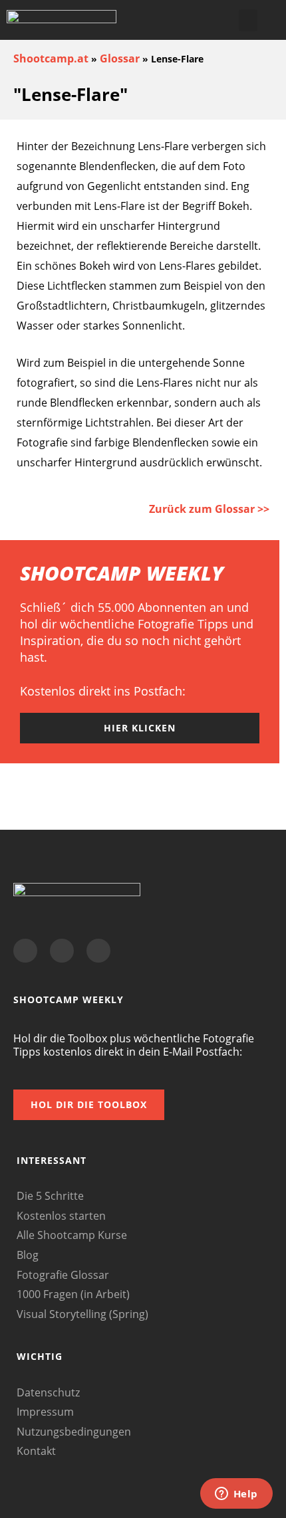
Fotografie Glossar (63, 1275)
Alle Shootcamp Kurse (72, 1235)
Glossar (120, 58)
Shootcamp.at (50, 58)
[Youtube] (62, 951)
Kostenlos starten (61, 1215)
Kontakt (36, 1451)
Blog (28, 1255)
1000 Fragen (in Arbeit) (73, 1294)
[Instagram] (98, 951)
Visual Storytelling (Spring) (82, 1314)
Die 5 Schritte (50, 1195)
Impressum (45, 1411)
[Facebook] (25, 951)
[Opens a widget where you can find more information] (236, 1494)
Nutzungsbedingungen (74, 1431)
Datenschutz (48, 1392)
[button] (248, 20)
